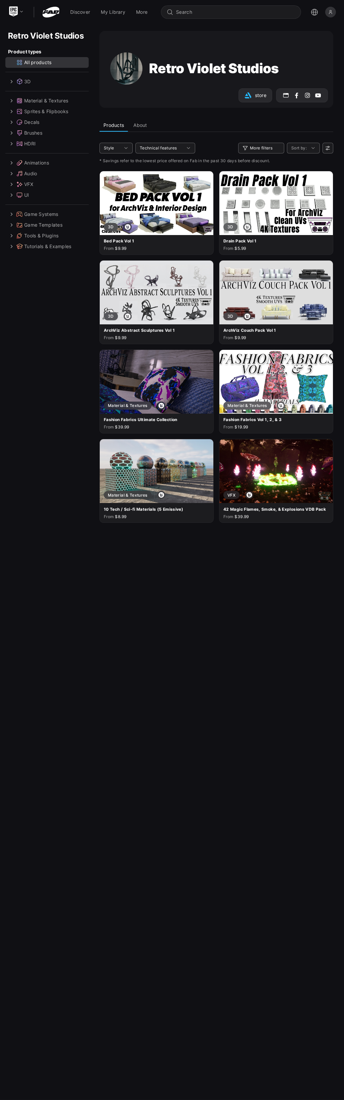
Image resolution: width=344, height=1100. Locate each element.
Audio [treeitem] (30, 173)
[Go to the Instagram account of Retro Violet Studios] (307, 95)
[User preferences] (327, 148)
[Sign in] (330, 12)
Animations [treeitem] (36, 163)
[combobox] (235, 12)
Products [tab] (113, 125)
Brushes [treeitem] (33, 133)
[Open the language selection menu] (314, 12)
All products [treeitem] (37, 62)
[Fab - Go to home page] (50, 12)
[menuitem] (80, 12)
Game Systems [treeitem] (41, 214)
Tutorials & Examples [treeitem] (48, 246)
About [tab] (140, 125)
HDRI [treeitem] (30, 143)
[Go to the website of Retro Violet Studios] (286, 95)
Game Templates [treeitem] (43, 225)
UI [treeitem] (26, 195)
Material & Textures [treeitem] (46, 100)
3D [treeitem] (27, 81)
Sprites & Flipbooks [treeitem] (46, 111)
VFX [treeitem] (28, 184)
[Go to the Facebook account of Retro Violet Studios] (297, 95)
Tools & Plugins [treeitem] (41, 235)
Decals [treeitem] (32, 122)
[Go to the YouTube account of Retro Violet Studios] (318, 95)
